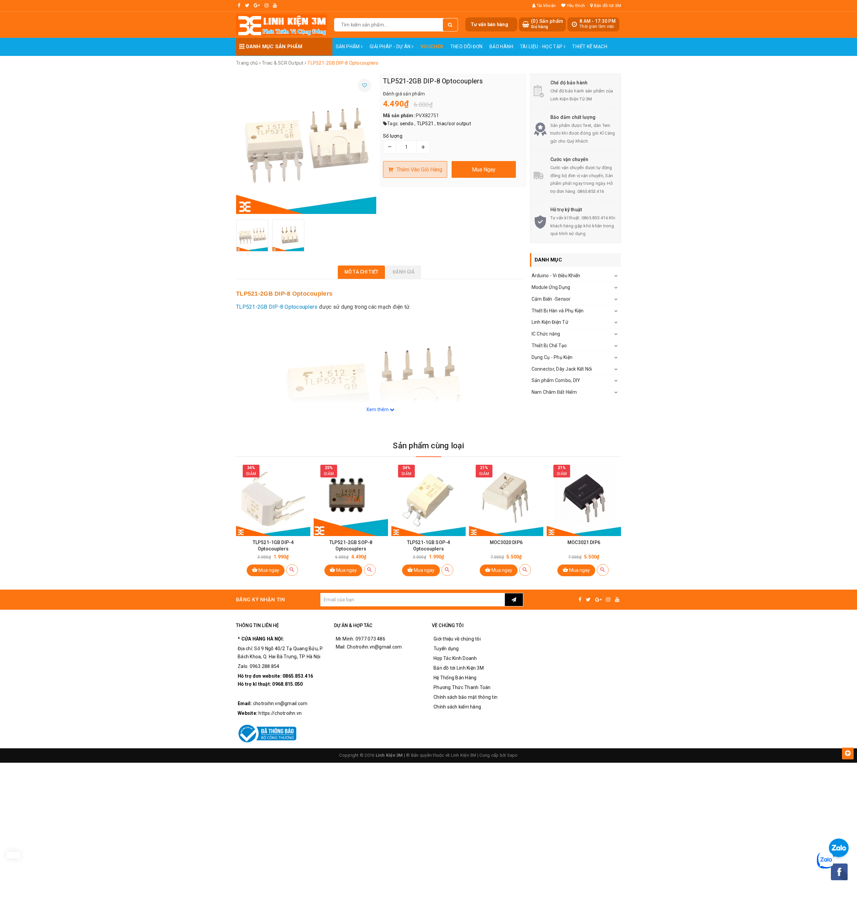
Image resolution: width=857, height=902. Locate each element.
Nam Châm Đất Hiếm (554, 392)
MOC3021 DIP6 (583, 542)
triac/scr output (454, 123)
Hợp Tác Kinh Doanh (455, 658)
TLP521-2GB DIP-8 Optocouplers (276, 307)
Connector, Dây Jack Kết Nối (562, 369)
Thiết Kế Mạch (589, 46)
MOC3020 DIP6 (506, 542)
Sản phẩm (348, 46)
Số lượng (392, 136)
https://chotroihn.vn (280, 713)
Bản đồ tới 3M (607, 5)
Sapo (512, 755)
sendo (406, 123)
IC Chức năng (546, 333)
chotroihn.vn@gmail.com (280, 703)
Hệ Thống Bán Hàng (455, 677)
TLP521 (425, 123)
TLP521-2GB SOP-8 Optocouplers (350, 545)
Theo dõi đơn (466, 46)
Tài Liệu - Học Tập (542, 46)
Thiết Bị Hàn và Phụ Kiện (558, 310)
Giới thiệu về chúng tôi (457, 639)
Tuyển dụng (446, 648)
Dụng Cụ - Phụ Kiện (552, 357)
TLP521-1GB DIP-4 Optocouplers (273, 545)
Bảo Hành (501, 46)
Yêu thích (575, 5)
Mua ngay (268, 570)
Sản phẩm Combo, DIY (556, 380)
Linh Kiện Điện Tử (550, 322)
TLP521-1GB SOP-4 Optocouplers (428, 545)
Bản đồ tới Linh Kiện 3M (459, 668)
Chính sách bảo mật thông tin (465, 697)
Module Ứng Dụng (551, 287)
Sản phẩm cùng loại (428, 445)
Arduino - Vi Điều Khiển (556, 275)
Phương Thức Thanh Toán (462, 687)
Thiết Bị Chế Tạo (549, 345)
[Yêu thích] (364, 85)
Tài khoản (546, 5)
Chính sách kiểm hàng (457, 706)
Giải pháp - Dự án (391, 46)
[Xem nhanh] (292, 570)
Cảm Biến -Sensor (551, 299)
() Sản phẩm (547, 23)
